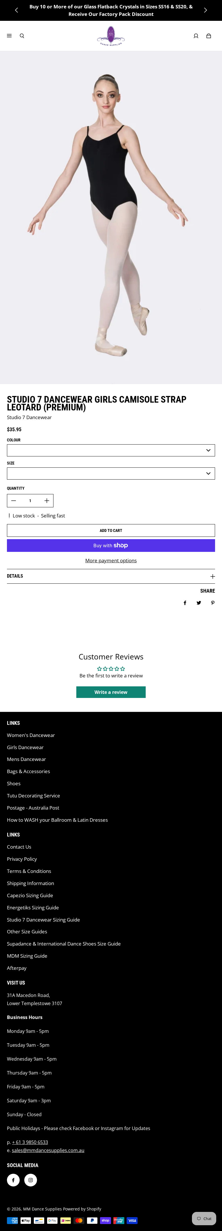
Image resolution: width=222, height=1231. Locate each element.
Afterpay (17, 968)
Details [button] (15, 576)
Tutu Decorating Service (33, 795)
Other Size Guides (27, 931)
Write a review (111, 692)
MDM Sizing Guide (27, 955)
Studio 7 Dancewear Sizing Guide (43, 919)
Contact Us (19, 846)
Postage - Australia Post (33, 807)
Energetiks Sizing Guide (33, 907)
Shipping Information (30, 883)
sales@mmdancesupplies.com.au (48, 1150)
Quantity (16, 488)
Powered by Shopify (82, 1209)
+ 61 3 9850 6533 (30, 1142)
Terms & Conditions (29, 871)
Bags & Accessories (28, 771)
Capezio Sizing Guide (30, 895)
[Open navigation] (13, 36)
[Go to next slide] (205, 10)
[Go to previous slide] (17, 10)
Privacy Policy (22, 859)
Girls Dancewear (25, 747)
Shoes (14, 783)
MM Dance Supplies (42, 1209)
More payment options (111, 560)
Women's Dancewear (31, 735)
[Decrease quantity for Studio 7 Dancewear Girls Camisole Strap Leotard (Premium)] (13, 500)
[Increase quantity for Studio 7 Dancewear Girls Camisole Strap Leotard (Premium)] (46, 500)
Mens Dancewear (26, 759)
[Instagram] (30, 1180)
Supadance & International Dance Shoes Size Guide (64, 943)
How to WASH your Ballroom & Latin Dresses (57, 820)
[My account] (196, 36)
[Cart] (208, 36)
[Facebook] (13, 1180)
